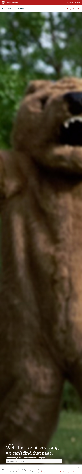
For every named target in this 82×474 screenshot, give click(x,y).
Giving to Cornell (72, 9)
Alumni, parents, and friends (13, 9)
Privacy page (44, 472)
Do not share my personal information (70, 472)
